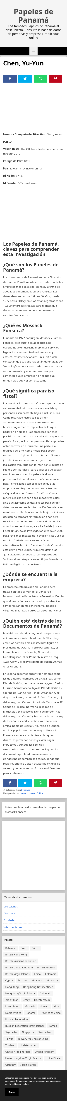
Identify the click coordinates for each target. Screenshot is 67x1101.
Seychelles (11, 1032)
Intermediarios (12, 927)
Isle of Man (11, 1000)
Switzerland (45, 1032)
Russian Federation (16, 1019)
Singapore (28, 1032)
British (35, 948)
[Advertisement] (33, 105)
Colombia (50, 974)
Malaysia (30, 1006)
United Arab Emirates (18, 1051)
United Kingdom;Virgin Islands (23, 1058)
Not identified (13, 1013)
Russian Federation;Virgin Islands (25, 1026)
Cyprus (9, 980)
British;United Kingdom (19, 967)
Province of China (50, 1013)
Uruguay (10, 1064)
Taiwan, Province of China (32, 793)
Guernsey (52, 980)
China (37, 974)
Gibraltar (37, 980)
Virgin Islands (28, 1064)
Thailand (10, 1045)
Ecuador (23, 980)
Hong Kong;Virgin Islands (20, 993)
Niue (56, 1006)
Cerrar (11, 1092)
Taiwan (9, 1039)
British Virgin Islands (17, 974)
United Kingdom (44, 1051)
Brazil (24, 948)
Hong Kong (12, 987)
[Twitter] (25, 79)
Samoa (53, 1026)
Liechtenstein (42, 1000)
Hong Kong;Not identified (38, 987)
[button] (33, 51)
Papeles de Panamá (33, 15)
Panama (31, 1013)
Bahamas (10, 948)
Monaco (44, 1006)
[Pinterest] (56, 79)
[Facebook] (10, 79)
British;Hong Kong (16, 954)
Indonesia (45, 993)
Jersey (26, 1000)
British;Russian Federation (20, 961)
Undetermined (28, 1045)
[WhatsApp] (40, 79)
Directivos (25, 790)
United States (54, 1058)
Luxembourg (12, 1006)
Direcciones (10, 906)
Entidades (9, 920)
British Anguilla (46, 967)
